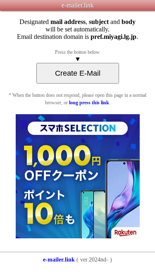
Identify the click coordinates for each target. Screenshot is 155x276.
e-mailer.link (59, 260)
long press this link (89, 103)
